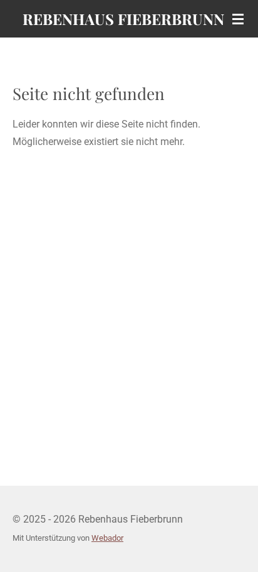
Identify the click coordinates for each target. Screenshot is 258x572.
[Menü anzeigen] (238, 18)
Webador (107, 538)
